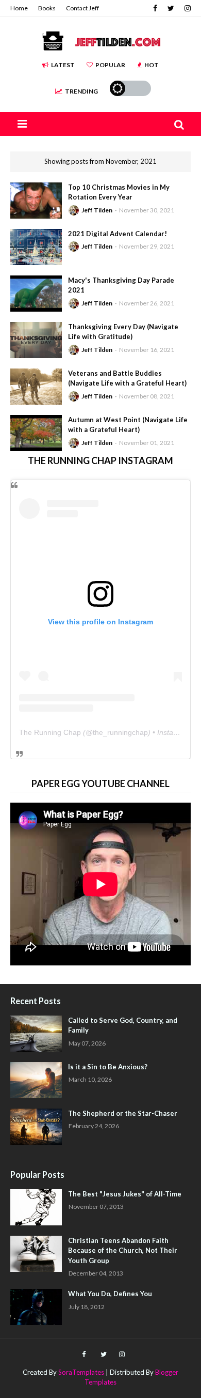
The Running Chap (50, 732)
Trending (81, 91)
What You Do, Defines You (110, 1293)
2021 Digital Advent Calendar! (117, 233)
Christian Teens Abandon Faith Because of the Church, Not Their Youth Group (122, 1250)
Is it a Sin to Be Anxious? (107, 1067)
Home (19, 8)
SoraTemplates (81, 1372)
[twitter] (171, 8)
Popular (110, 65)
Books (47, 8)
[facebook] (155, 8)
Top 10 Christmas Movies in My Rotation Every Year (119, 192)
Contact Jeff (82, 8)
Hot (151, 65)
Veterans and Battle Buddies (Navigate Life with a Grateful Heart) (127, 378)
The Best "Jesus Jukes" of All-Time (124, 1194)
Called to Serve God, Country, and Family (122, 1025)
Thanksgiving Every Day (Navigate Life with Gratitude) (123, 331)
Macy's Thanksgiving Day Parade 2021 (121, 285)
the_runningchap (120, 732)
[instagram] (186, 8)
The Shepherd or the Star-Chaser (122, 1113)
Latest (63, 65)
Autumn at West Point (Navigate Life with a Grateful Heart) (128, 425)
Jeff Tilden (96, 210)
